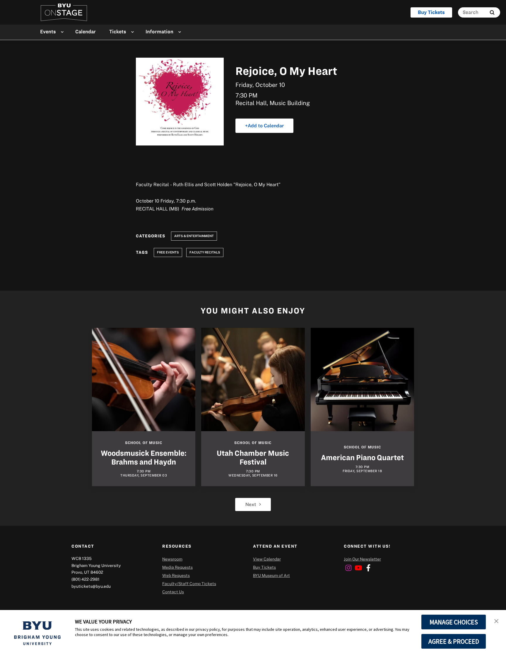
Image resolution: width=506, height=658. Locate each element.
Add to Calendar (266, 125)
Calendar (85, 31)
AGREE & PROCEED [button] (453, 641)
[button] (496, 620)
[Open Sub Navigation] (63, 32)
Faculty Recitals (204, 252)
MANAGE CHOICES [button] (454, 622)
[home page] (64, 12)
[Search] (492, 12)
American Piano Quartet (362, 457)
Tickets (117, 31)
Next (250, 504)
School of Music (143, 443)
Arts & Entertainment (194, 236)
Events (48, 31)
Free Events (168, 252)
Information (159, 31)
